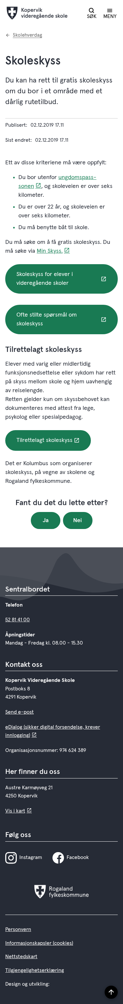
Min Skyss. (50, 251)
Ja (46, 520)
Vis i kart (15, 810)
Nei (77, 520)
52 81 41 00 (17, 619)
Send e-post (19, 712)
